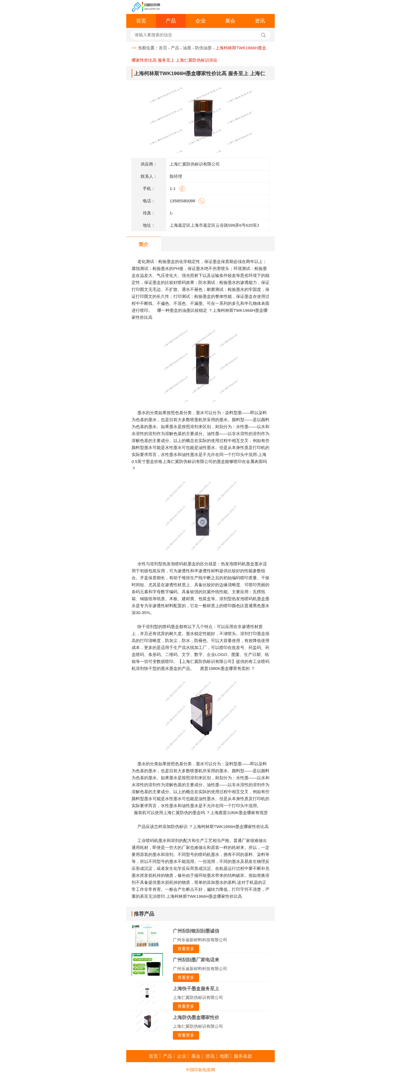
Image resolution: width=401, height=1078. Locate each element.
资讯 (260, 21)
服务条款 (243, 1056)
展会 (230, 21)
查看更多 (186, 948)
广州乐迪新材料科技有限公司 (200, 940)
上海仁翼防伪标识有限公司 (198, 997)
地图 (224, 1056)
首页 (141, 21)
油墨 (187, 48)
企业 (200, 21)
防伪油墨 (203, 48)
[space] (146, 7)
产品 (171, 21)
